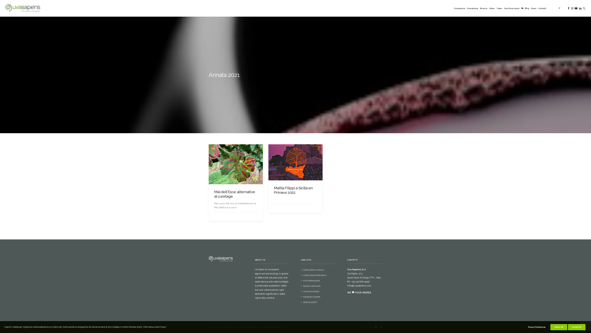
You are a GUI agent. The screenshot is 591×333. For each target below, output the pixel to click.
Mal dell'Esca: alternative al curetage (234, 194)
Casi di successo (311, 291)
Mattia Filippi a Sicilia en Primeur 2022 (293, 190)
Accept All (576, 327)
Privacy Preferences (537, 327)
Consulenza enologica (314, 275)
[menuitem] (459, 8)
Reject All (559, 327)
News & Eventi (310, 302)
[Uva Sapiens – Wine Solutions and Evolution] (23, 8)
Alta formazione (311, 281)
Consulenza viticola (313, 270)
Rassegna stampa (311, 297)
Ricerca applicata (312, 286)
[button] (236, 164)
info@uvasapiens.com (359, 285)
